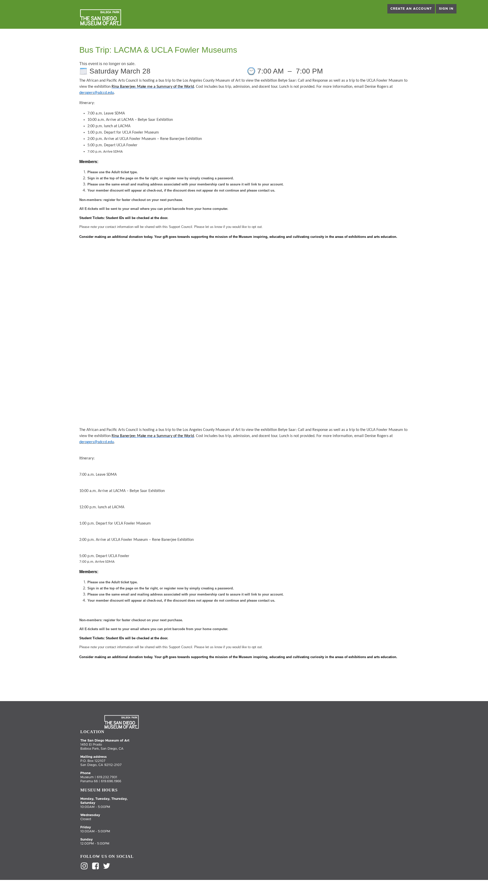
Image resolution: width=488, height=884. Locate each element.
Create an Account (411, 8)
